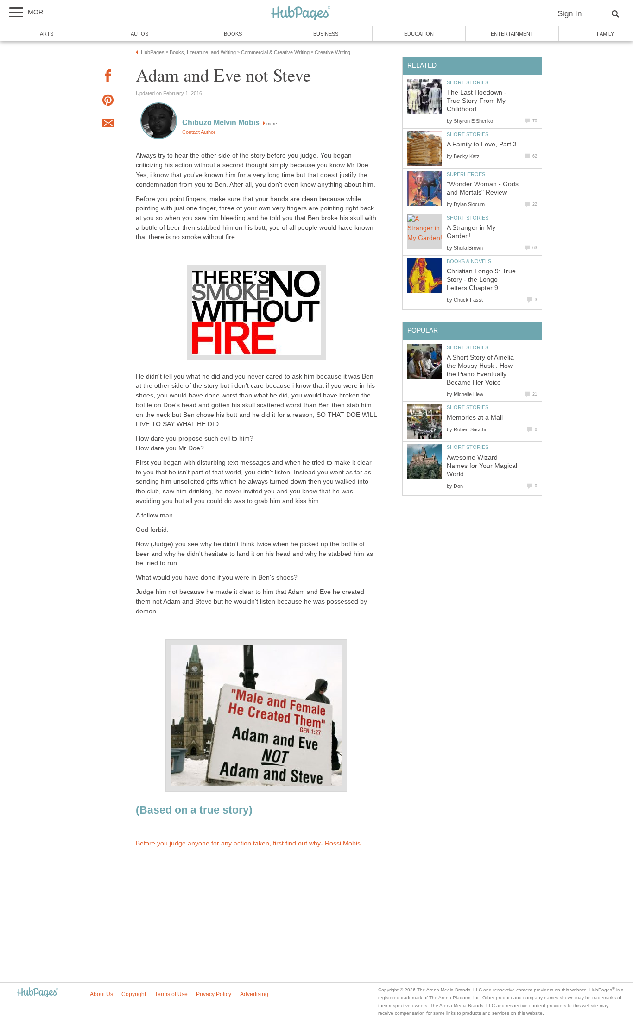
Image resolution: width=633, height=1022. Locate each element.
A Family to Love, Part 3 (482, 144)
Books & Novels (469, 261)
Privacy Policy (213, 994)
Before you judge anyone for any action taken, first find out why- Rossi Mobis (248, 843)
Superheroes (466, 174)
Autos (139, 34)
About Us (101, 994)
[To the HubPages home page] (37, 993)
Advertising (254, 994)
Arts (46, 34)
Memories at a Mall (475, 417)
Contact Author (198, 132)
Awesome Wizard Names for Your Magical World (482, 466)
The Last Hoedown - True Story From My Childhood (476, 101)
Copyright (133, 994)
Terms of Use (171, 994)
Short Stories (467, 82)
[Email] (108, 124)
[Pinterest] (108, 102)
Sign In (569, 13)
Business (325, 34)
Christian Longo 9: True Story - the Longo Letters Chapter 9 (481, 279)
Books (233, 34)
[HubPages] (301, 14)
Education (419, 34)
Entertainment (512, 34)
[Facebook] (108, 77)
